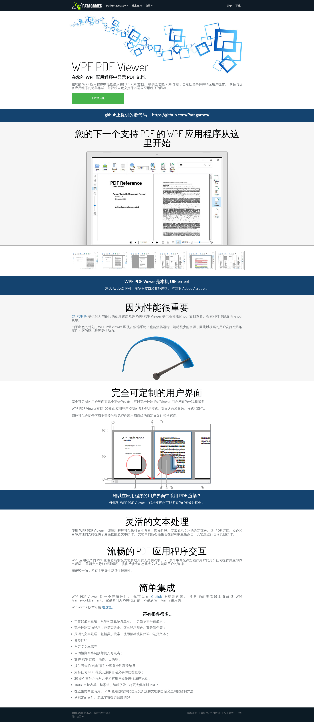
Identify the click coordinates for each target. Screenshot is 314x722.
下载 (238, 5)
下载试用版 (98, 98)
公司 (148, 5)
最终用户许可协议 (210, 712)
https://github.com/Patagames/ (180, 115)
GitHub (156, 596)
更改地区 (77, 716)
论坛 (240, 712)
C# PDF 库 (79, 316)
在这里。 (108, 607)
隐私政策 (192, 712)
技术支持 (137, 5)
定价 (229, 5)
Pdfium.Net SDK (116, 5)
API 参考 (229, 712)
